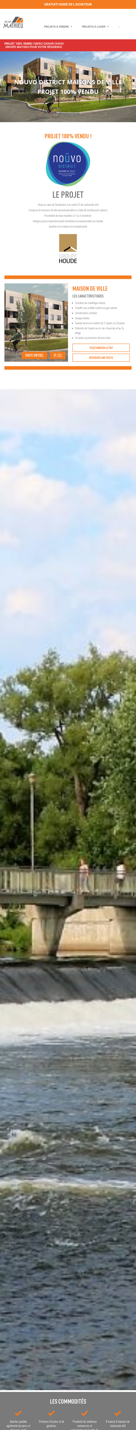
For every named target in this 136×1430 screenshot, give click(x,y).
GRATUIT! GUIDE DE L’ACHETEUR (68, 4)
